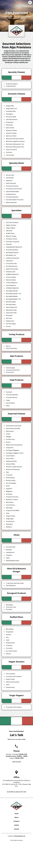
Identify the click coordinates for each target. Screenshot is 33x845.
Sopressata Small (11, 313)
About (17, 817)
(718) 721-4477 (16, 762)
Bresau (8, 315)
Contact (16, 829)
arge (15, 310)
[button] (29, 3)
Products (16, 821)
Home (16, 813)
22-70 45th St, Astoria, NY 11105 (16, 792)
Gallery (16, 825)
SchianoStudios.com (19, 836)
